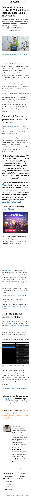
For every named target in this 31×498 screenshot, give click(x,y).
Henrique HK (13, 27)
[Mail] (22, 458)
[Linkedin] (20, 458)
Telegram (7, 413)
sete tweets (7, 270)
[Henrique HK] (8, 27)
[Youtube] (12, 461)
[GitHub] (15, 458)
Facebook (5, 415)
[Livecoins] (14, 1)
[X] (24, 458)
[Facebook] (12, 458)
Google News (7, 418)
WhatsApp (24, 410)
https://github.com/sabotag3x (18, 428)
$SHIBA (4, 185)
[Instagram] (17, 458)
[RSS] (17, 468)
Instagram (18, 415)
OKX (7, 400)
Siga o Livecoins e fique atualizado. (17, 54)
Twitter (11, 415)
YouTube (25, 415)
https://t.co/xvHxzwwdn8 (11, 202)
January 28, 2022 (8, 209)
